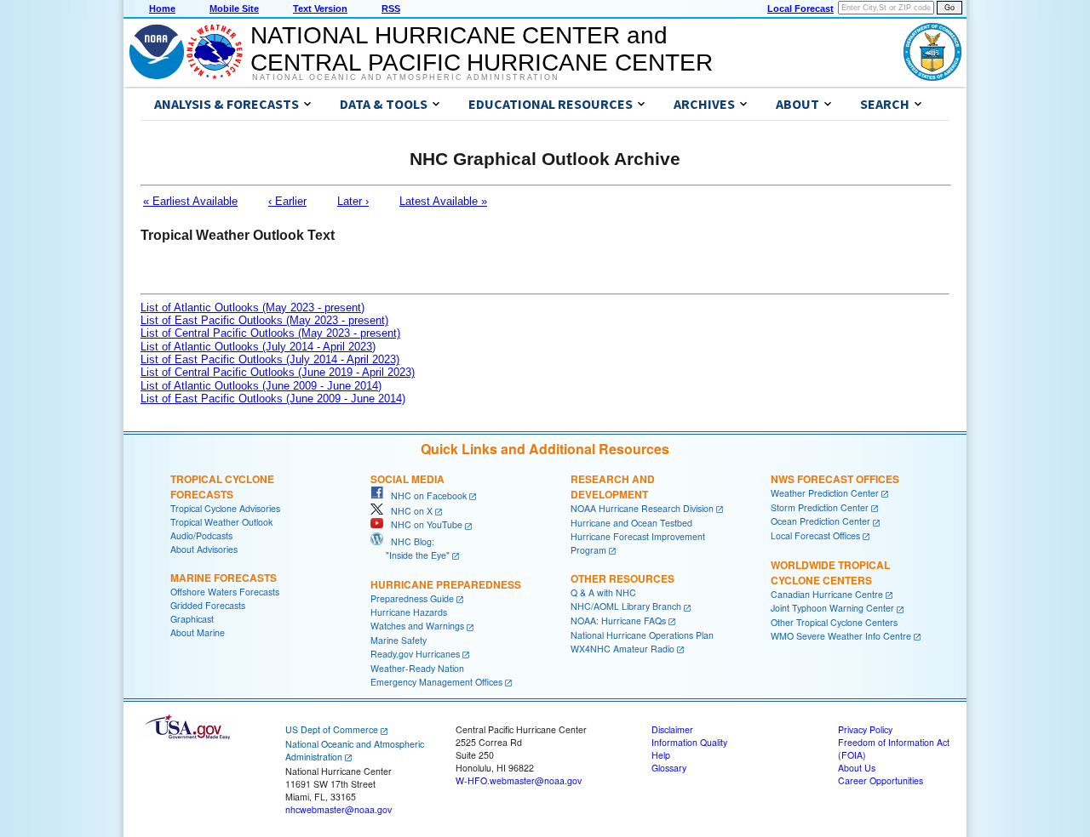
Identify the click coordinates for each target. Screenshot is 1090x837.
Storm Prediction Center (820, 507)
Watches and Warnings (417, 625)
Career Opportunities (880, 780)
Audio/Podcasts (201, 535)
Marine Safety (398, 640)
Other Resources (622, 578)
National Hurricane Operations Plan (642, 635)
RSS (391, 8)
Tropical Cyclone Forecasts (222, 486)
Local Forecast (800, 8)
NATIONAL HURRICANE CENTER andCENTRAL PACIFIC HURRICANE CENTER (481, 49)
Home (162, 8)
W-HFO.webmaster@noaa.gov (519, 780)
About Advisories (204, 549)
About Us (856, 767)
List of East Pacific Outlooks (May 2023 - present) (264, 320)
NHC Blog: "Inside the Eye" (410, 548)
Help (660, 755)
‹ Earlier (287, 201)
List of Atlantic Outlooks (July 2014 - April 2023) (258, 346)
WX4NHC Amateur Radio (622, 648)
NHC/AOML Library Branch (626, 606)
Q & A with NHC (603, 592)
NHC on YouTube (422, 524)
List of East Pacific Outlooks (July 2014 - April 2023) (270, 359)
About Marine (197, 632)
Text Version (320, 8)
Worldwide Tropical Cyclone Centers (830, 572)
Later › (353, 201)
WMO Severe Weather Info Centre (841, 635)
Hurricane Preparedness (445, 584)
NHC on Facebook (425, 495)
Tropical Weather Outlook (221, 521)
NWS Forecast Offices (835, 479)
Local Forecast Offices (815, 535)
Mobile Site (234, 8)
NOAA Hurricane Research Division (642, 508)
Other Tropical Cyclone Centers (834, 622)
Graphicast (192, 618)
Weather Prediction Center (825, 493)
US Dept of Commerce (331, 729)
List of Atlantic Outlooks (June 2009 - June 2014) (261, 385)
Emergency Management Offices (436, 681)
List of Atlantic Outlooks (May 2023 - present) (252, 307)
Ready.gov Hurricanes (415, 653)
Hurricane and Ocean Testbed (631, 522)
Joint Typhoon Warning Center (832, 607)
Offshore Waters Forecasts (224, 591)
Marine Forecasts (223, 577)
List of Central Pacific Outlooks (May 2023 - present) (270, 333)
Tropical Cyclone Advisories (225, 508)
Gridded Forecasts (207, 605)
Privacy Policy (865, 729)
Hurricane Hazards (408, 612)
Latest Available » (443, 201)
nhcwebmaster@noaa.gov (338, 809)
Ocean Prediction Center (820, 521)
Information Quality (689, 742)
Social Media (407, 479)
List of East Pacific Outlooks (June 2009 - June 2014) (273, 398)
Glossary (668, 767)
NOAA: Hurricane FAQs (618, 620)
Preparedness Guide (412, 598)
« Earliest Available (190, 201)
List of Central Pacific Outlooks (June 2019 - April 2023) (278, 372)
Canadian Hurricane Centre (827, 594)
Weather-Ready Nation (417, 668)
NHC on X (408, 510)
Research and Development (613, 486)
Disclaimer (672, 729)
